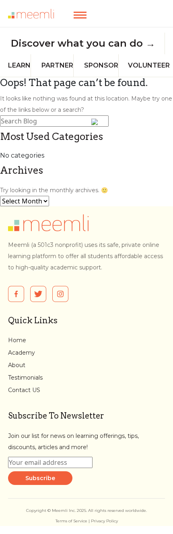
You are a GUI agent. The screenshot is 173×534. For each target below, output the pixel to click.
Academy (21, 352)
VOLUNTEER (149, 65)
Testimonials (25, 377)
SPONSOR (101, 65)
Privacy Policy (104, 521)
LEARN (19, 65)
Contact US (24, 390)
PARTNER (57, 65)
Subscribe (40, 478)
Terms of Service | (73, 521)
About (16, 365)
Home (17, 340)
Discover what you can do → (83, 43)
